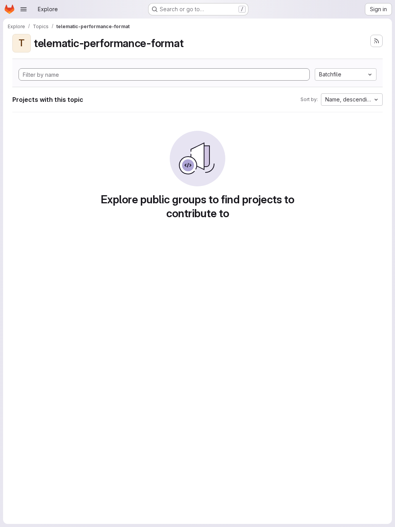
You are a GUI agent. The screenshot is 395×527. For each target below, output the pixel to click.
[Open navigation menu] (23, 9)
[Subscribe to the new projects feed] (376, 41)
